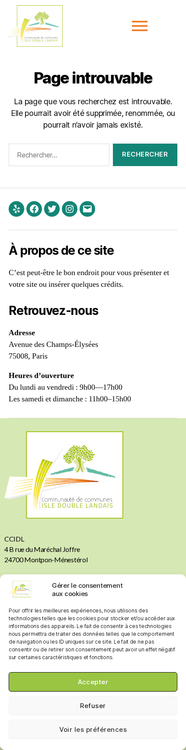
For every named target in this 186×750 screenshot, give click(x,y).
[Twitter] (52, 209)
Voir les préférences (93, 729)
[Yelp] (16, 209)
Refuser (93, 706)
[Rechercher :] (57, 157)
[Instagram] (69, 209)
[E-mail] (87, 209)
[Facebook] (34, 209)
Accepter (93, 682)
